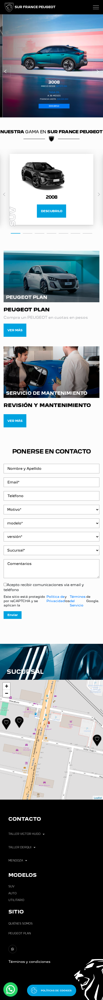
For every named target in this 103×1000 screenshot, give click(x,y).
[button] (5, 71)
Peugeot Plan (19, 933)
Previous (4, 194)
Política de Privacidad (55, 599)
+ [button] (6, 686)
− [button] (6, 693)
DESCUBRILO (51, 211)
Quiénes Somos (20, 923)
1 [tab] (15, 232)
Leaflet (98, 798)
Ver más (15, 330)
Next (99, 194)
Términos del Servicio (78, 601)
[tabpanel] (51, 189)
